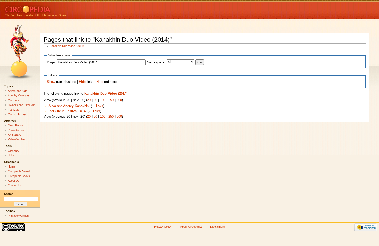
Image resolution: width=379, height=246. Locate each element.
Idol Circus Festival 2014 (67, 111)
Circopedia (53, 9)
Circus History (17, 114)
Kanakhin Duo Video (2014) (67, 45)
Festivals (13, 109)
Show (51, 82)
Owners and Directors (22, 105)
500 (119, 100)
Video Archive (16, 139)
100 (102, 100)
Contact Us (15, 185)
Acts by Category (19, 95)
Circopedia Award (19, 171)
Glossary (13, 150)
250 (111, 100)
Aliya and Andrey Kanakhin (68, 106)
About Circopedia (191, 226)
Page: (51, 62)
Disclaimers (217, 226)
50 (95, 100)
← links (97, 106)
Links (11, 155)
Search (8, 193)
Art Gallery (14, 134)
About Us (13, 180)
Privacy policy (163, 226)
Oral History (15, 125)
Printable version (18, 215)
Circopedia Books (19, 176)
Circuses (13, 100)
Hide (82, 82)
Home (11, 166)
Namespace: (156, 62)
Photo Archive (16, 130)
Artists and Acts (17, 90)
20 (89, 100)
